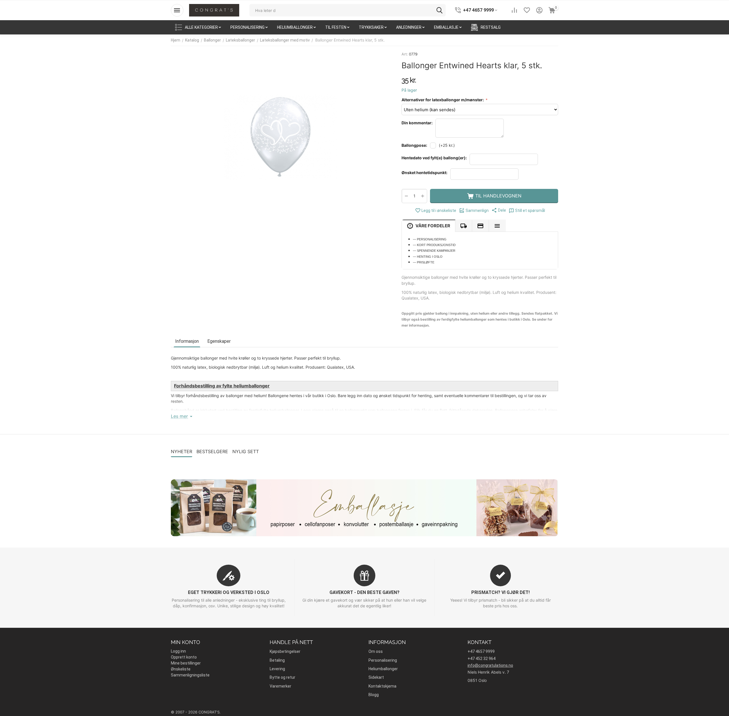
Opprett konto (184, 657)
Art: (405, 54)
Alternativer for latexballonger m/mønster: (443, 99)
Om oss (375, 651)
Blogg (373, 694)
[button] (499, 210)
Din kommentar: (417, 122)
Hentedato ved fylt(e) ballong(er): (434, 157)
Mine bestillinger (186, 663)
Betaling (277, 660)
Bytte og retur (282, 677)
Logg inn (178, 651)
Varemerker (280, 686)
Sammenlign (477, 210)
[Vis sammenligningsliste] (514, 10)
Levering (277, 669)
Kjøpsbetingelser (285, 651)
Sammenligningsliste (190, 675)
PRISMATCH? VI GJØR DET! (500, 592)
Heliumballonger (383, 669)
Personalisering (382, 660)
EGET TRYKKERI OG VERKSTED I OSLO (228, 592)
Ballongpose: (414, 145)
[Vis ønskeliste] (527, 10)
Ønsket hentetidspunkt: (424, 172)
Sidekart (376, 677)
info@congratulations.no (490, 665)
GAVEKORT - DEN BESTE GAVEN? (364, 592)
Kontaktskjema (382, 686)
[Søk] (439, 10)
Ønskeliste (181, 669)
